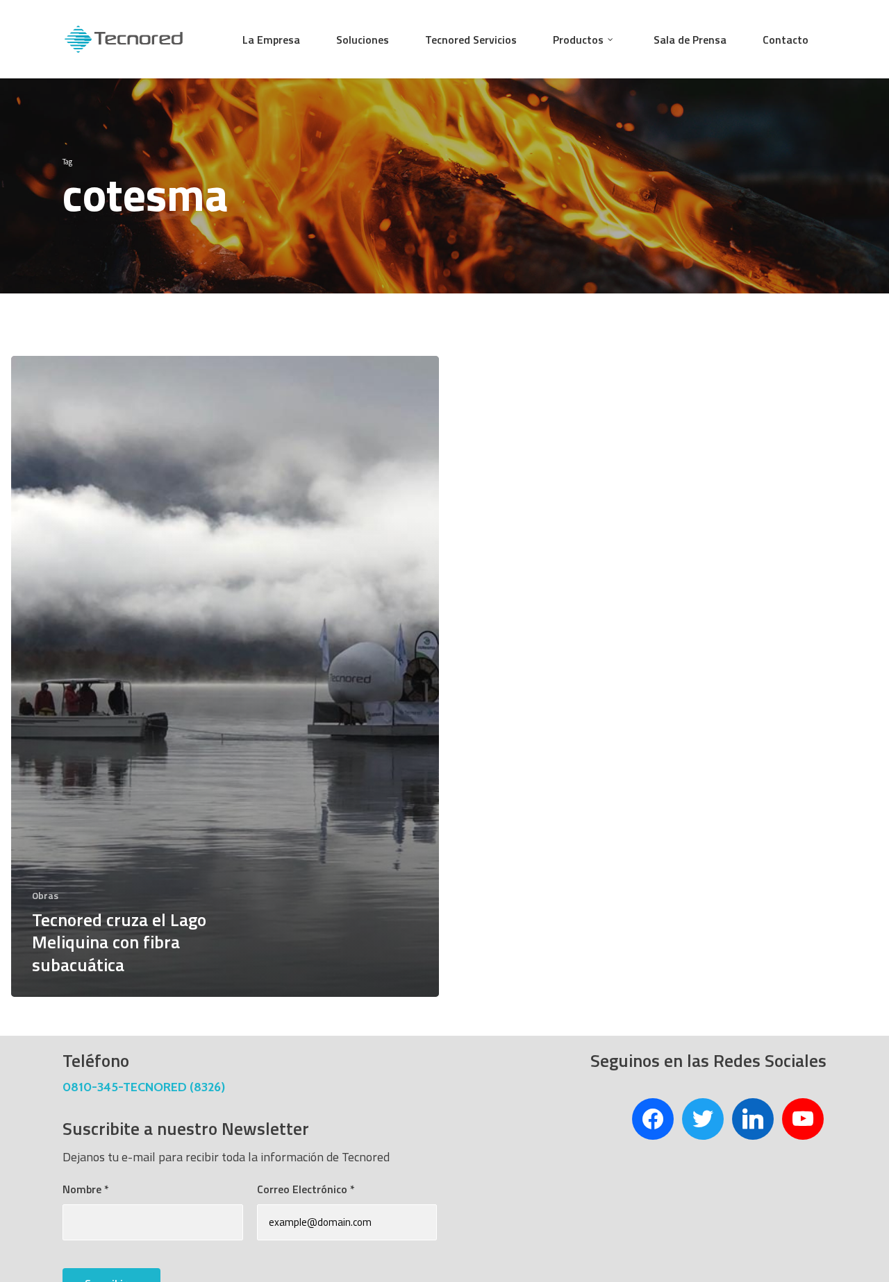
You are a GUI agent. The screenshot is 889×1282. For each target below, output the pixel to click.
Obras (45, 895)
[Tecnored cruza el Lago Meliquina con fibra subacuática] (225, 676)
